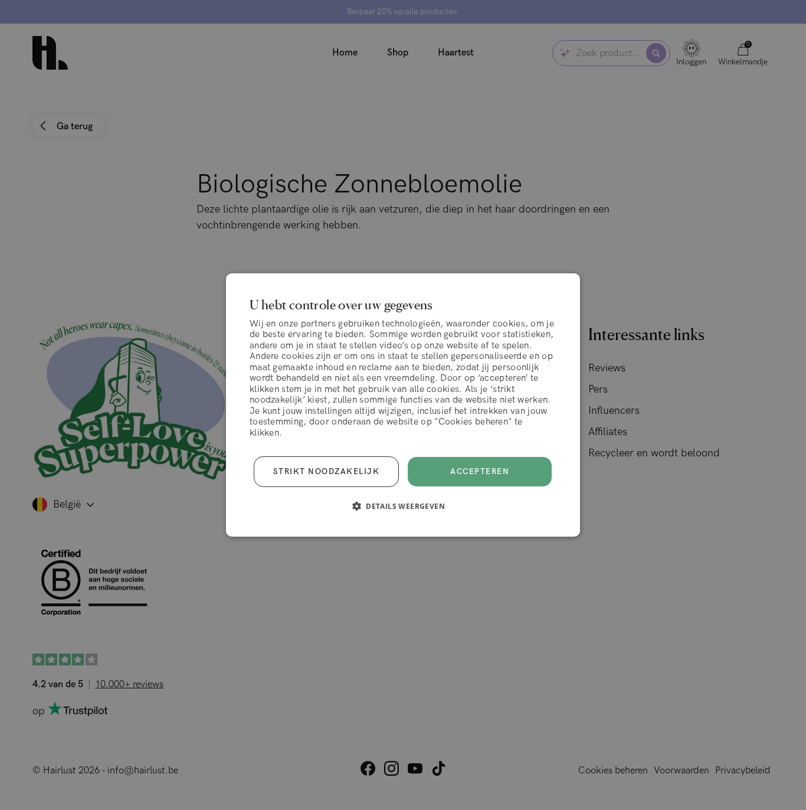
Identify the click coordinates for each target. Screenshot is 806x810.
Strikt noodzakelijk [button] (326, 471)
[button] (403, 506)
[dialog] (403, 405)
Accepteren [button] (479, 471)
